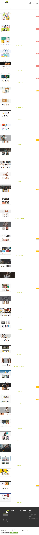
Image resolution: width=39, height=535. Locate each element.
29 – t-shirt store (19, 440)
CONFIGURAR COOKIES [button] (5, 532)
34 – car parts (19, 502)
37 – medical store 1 (19, 45)
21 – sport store (19, 341)
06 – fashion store (19, 156)
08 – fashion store (19, 181)
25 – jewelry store (19, 391)
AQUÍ (27, 530)
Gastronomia (13, 519)
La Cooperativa (13, 515)
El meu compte (21, 518)
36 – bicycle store (19, 33)
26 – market (19, 403)
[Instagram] (6, 520)
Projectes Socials (13, 524)
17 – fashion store (19, 292)
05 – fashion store (19, 144)
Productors (13, 521)
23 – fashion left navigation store (19, 366)
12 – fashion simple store (19, 230)
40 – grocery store (19, 82)
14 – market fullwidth (19, 255)
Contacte (22, 520)
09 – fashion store (19, 193)
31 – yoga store (19, 465)
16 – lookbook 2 (19, 280)
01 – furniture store (19, 94)
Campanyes (13, 526)
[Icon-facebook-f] (4, 520)
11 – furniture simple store (19, 218)
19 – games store (19, 317)
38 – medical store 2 (19, 57)
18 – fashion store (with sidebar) (19, 304)
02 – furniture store (19, 107)
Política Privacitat (22, 513)
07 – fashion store (19, 169)
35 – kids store (19, 20)
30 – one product (19, 453)
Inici (1, 8)
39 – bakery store (19, 70)
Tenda (12, 517)
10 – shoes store (19, 206)
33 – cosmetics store (19, 490)
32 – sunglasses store (19, 477)
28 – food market (19, 428)
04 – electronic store (19, 132)
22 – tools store (19, 354)
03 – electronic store (19, 119)
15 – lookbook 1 (19, 267)
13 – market (19, 243)
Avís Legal (22, 515)
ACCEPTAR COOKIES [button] (14, 532)
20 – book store (19, 329)
